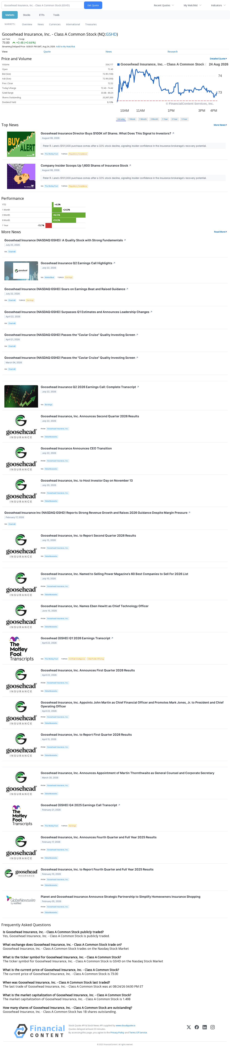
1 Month (143, 119)
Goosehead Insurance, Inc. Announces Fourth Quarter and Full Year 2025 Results (99, 837)
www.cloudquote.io (125, 1025)
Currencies (55, 24)
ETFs (41, 14)
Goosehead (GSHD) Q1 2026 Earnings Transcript (77, 638)
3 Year (174, 119)
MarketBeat (49, 277)
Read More (219, 231)
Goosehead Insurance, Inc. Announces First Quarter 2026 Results (88, 670)
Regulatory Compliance (78, 154)
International (73, 24)
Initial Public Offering (96, 659)
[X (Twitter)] (188, 1031)
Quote (47, 51)
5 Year (184, 119)
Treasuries (91, 24)
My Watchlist (191, 5)
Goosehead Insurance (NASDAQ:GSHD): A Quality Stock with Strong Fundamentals (65, 240)
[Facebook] (196, 1031)
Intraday (121, 119)
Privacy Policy (117, 1032)
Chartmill (12, 252)
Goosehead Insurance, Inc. (57, 429)
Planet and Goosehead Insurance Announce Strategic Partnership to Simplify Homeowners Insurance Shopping (120, 896)
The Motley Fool (51, 154)
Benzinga (48, 405)
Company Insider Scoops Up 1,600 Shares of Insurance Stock (86, 165)
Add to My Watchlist (65, 46)
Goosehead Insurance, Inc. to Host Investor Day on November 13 (87, 480)
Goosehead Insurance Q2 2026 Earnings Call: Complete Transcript (90, 387)
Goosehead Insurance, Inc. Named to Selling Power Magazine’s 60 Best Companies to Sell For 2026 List (114, 574)
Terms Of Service (138, 1032)
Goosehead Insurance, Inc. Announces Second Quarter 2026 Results (90, 416)
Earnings (68, 277)
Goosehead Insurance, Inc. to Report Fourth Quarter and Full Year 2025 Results (97, 869)
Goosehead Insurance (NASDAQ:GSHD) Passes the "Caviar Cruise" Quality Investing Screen (71, 335)
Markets (9, 14)
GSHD (111, 34)
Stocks (26, 14)
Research (173, 51)
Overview (27, 24)
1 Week (132, 119)
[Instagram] (212, 1031)
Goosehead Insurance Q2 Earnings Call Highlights (78, 263)
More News (219, 124)
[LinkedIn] (204, 1031)
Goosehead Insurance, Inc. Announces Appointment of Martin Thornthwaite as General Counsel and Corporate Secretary (127, 773)
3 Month (154, 119)
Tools (56, 14)
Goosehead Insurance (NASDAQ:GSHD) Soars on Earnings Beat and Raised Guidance (66, 289)
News (41, 24)
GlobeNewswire (51, 437)
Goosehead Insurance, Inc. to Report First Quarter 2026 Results (86, 734)
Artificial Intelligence (77, 659)
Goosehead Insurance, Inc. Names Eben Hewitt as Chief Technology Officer (95, 606)
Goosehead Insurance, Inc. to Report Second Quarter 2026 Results (88, 535)
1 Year (165, 119)
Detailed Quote (217, 58)
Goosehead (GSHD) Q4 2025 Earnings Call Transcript (80, 805)
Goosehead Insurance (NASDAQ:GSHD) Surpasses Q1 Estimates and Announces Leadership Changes (78, 312)
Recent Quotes (162, 5)
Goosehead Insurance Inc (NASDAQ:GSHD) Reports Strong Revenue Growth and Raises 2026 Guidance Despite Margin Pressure (97, 512)
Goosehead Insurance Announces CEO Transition (76, 448)
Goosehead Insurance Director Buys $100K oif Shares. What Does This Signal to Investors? (107, 133)
